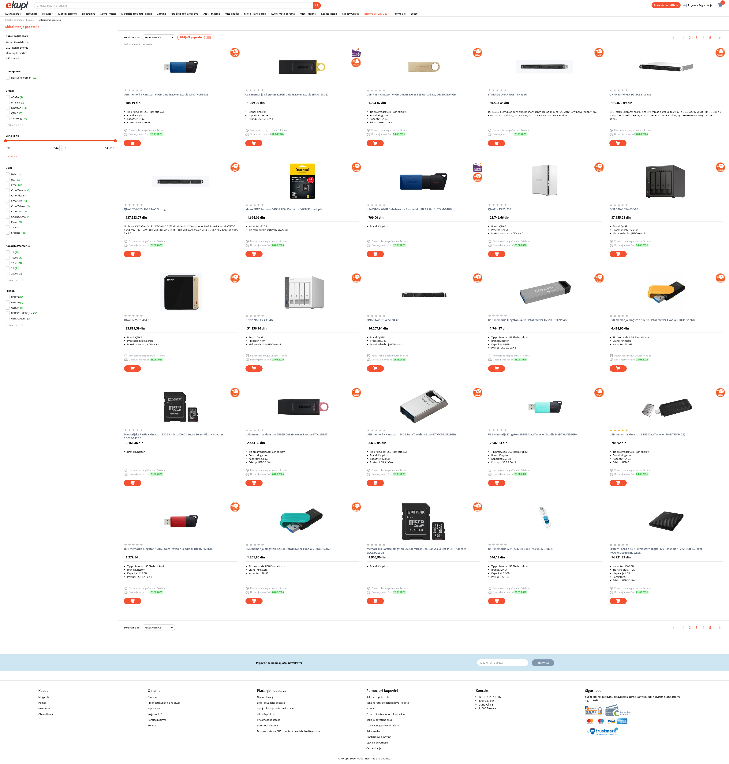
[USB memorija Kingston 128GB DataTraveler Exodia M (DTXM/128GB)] (181, 521)
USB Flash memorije (17, 47)
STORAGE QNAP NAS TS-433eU (507, 94)
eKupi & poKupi (266, 714)
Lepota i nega (329, 13)
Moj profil (43, 697)
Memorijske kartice (16, 53)
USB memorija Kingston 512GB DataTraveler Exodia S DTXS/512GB (652, 320)
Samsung (16, 118)
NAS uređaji (12, 58)
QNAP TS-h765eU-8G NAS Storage (145, 209)
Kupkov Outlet (350, 13)
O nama (152, 697)
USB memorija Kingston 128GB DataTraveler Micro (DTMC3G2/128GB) (411, 434)
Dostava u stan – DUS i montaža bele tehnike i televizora (288, 731)
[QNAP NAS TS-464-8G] (181, 292)
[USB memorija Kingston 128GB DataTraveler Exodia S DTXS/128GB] (302, 521)
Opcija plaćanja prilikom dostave (275, 708)
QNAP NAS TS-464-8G (137, 320)
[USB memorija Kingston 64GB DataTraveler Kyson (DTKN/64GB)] (545, 292)
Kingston (16, 108)
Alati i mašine (212, 13)
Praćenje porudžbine (666, 5)
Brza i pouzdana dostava (271, 702)
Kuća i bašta (232, 13)
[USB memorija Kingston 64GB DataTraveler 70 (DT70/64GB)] (666, 407)
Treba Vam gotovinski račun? (382, 725)
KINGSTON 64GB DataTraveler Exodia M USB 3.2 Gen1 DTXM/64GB (409, 209)
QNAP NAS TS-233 (499, 209)
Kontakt (152, 725)
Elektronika (88, 13)
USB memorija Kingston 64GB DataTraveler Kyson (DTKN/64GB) (528, 320)
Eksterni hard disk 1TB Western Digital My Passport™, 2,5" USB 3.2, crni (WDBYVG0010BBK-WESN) (656, 550)
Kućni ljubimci (308, 13)
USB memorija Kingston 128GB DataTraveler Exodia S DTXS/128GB (288, 549)
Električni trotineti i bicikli (136, 13)
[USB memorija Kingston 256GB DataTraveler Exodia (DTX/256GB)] (302, 407)
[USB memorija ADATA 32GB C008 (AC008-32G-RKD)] (545, 521)
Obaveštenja (45, 714)
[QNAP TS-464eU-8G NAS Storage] (666, 67)
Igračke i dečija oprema (185, 13)
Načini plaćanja (265, 697)
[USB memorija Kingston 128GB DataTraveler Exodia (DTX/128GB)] (302, 67)
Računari (31, 13)
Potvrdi (12, 156)
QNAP (14, 113)
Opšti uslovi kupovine (378, 737)
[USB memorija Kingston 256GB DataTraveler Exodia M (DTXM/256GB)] (545, 407)
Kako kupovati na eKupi (379, 719)
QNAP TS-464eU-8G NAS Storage (630, 94)
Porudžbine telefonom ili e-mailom (386, 714)
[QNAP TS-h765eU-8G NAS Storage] (181, 181)
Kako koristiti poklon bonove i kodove (387, 702)
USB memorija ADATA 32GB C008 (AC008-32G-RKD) (520, 549)
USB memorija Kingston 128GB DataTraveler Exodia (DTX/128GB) (286, 94)
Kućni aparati (13, 13)
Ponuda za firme (157, 719)
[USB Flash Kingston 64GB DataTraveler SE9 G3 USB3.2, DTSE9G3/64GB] (423, 67)
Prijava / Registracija (700, 5)
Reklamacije (373, 731)
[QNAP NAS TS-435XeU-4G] (423, 292)
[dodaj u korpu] (132, 143)
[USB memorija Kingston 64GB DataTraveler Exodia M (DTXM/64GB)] (180, 67)
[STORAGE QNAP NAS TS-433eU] (545, 67)
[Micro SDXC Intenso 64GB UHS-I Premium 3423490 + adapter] (302, 181)
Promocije (400, 13)
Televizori (47, 13)
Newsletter (44, 708)
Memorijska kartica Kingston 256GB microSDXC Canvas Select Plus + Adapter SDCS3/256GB (416, 550)
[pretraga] (317, 5)
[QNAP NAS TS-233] (545, 181)
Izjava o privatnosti (377, 742)
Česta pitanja (373, 748)
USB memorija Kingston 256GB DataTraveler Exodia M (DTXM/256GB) (532, 434)
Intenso (15, 102)
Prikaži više (14, 125)
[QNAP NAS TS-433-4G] (302, 292)
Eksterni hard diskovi (17, 42)
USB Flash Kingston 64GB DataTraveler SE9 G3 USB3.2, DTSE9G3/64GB (411, 94)
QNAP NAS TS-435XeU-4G (383, 320)
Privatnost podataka (268, 719)
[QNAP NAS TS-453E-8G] (666, 181)
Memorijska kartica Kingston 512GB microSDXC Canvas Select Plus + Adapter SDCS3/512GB (173, 436)
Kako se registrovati (377, 697)
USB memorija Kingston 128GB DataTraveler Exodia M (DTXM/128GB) (168, 549)
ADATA (15, 97)
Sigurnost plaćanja (267, 725)
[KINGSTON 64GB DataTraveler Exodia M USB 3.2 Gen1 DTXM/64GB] (423, 181)
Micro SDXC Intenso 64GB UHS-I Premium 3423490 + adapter (284, 209)
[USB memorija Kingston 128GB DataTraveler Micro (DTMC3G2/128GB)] (423, 407)
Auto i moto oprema (283, 13)
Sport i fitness (108, 13)
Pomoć (42, 702)
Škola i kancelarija (255, 13)
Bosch (413, 13)
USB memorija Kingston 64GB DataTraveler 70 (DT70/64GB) (647, 434)
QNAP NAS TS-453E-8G (624, 209)
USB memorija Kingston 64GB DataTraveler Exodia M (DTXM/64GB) (166, 94)
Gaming (161, 13)
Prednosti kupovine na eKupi (164, 702)
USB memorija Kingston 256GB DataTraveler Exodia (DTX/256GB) (286, 434)
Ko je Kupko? (155, 714)
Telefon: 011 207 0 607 (376, 13)
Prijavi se (542, 663)
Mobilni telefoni (67, 13)
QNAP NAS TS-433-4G (259, 320)
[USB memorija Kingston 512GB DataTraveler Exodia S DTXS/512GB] (666, 292)
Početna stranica (13, 19)
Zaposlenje (154, 708)
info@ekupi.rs (486, 701)
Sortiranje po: (132, 37)
